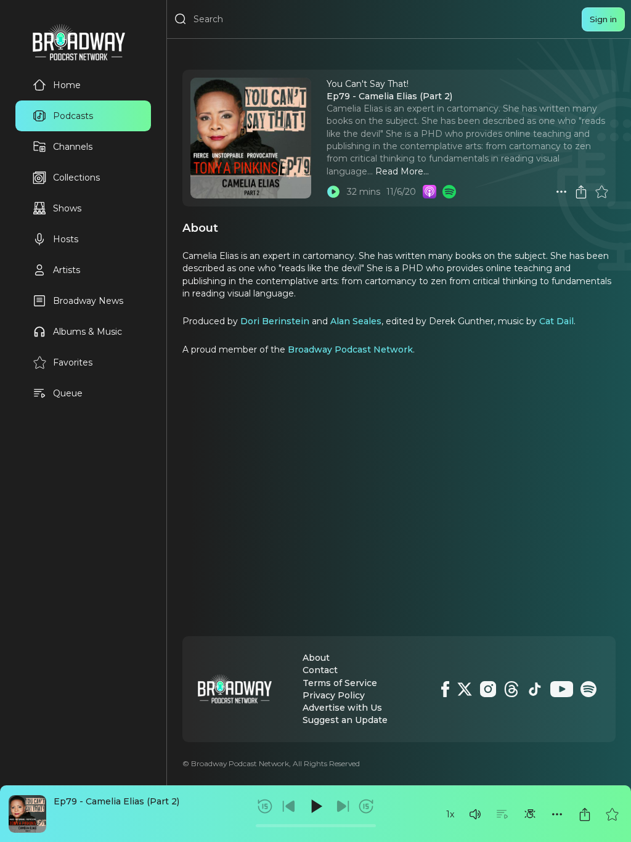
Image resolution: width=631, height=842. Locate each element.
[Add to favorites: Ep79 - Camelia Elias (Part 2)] (611, 814)
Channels (72, 146)
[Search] (180, 19)
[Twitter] (465, 689)
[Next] (342, 806)
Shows (67, 208)
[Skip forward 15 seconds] (366, 806)
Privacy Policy (334, 695)
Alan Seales (355, 321)
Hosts (65, 239)
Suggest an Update (345, 720)
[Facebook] (445, 689)
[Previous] (289, 806)
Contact (320, 670)
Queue (68, 393)
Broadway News (88, 300)
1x (450, 814)
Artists (66, 270)
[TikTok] (535, 689)
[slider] (316, 825)
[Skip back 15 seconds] (265, 806)
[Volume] (475, 814)
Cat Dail (556, 321)
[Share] (584, 814)
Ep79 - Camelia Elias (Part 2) (116, 801)
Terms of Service (340, 683)
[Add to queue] (502, 814)
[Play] (315, 806)
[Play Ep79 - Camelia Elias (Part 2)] (333, 191)
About (316, 657)
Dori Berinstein (274, 321)
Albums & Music (87, 331)
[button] (475, 814)
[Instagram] (488, 689)
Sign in (603, 19)
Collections (76, 177)
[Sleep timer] (530, 814)
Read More (399, 171)
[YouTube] (561, 689)
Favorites (72, 362)
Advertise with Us (342, 707)
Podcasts (73, 115)
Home (67, 85)
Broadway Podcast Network (350, 349)
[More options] (557, 814)
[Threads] (511, 689)
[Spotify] (588, 689)
